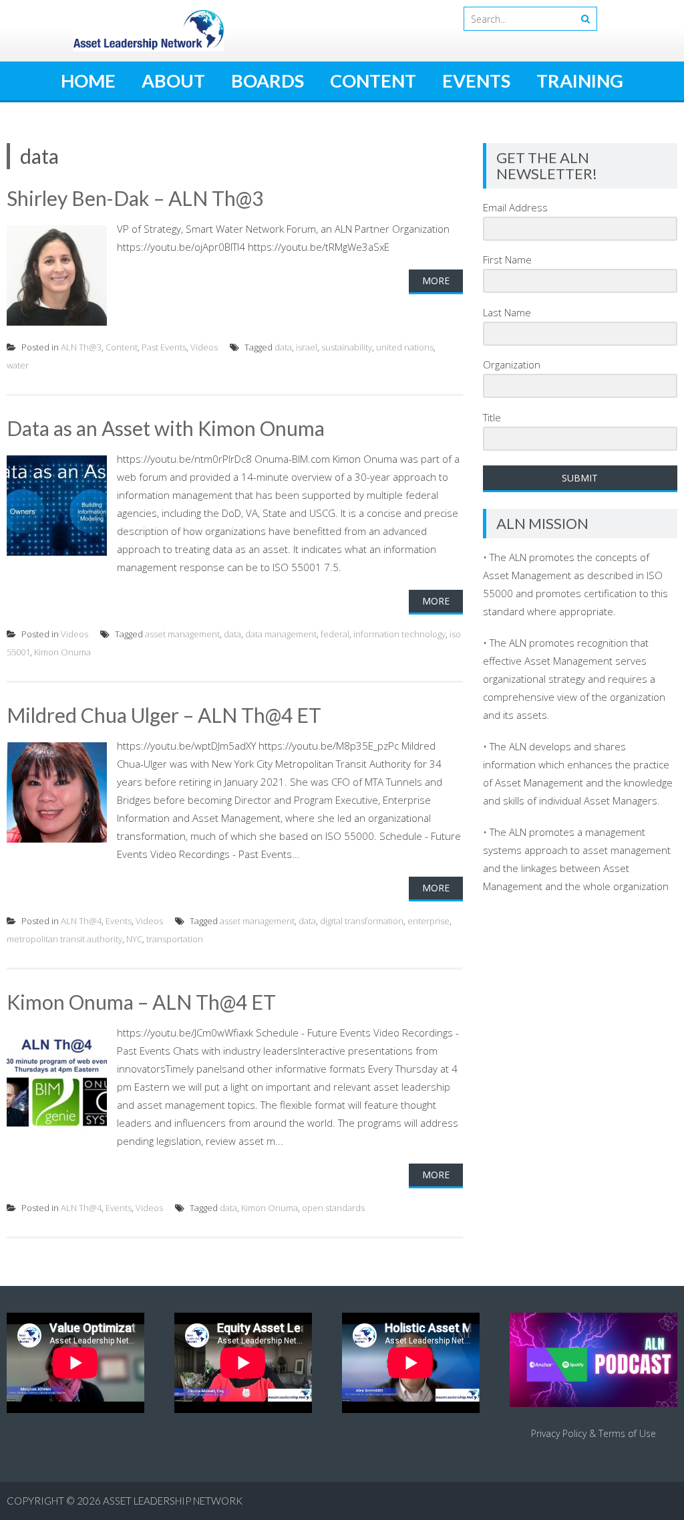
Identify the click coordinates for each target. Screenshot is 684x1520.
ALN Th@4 (81, 921)
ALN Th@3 (81, 347)
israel (306, 347)
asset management (182, 634)
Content (373, 81)
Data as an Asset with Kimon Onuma (166, 428)
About (173, 81)
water (18, 365)
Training (579, 81)
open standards (333, 1208)
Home (88, 81)
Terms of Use (627, 1433)
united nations (405, 347)
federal (335, 634)
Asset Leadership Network (172, 1501)
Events (476, 81)
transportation (174, 939)
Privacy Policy (558, 1433)
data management (281, 634)
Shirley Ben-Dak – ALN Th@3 (135, 198)
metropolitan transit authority (64, 939)
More (436, 280)
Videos (204, 347)
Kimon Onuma (62, 652)
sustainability (346, 347)
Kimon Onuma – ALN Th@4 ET (141, 1002)
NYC (134, 939)
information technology (399, 634)
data (283, 347)
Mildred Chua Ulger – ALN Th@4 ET (164, 715)
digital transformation (361, 921)
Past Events (164, 347)
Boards (267, 81)
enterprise (428, 921)
